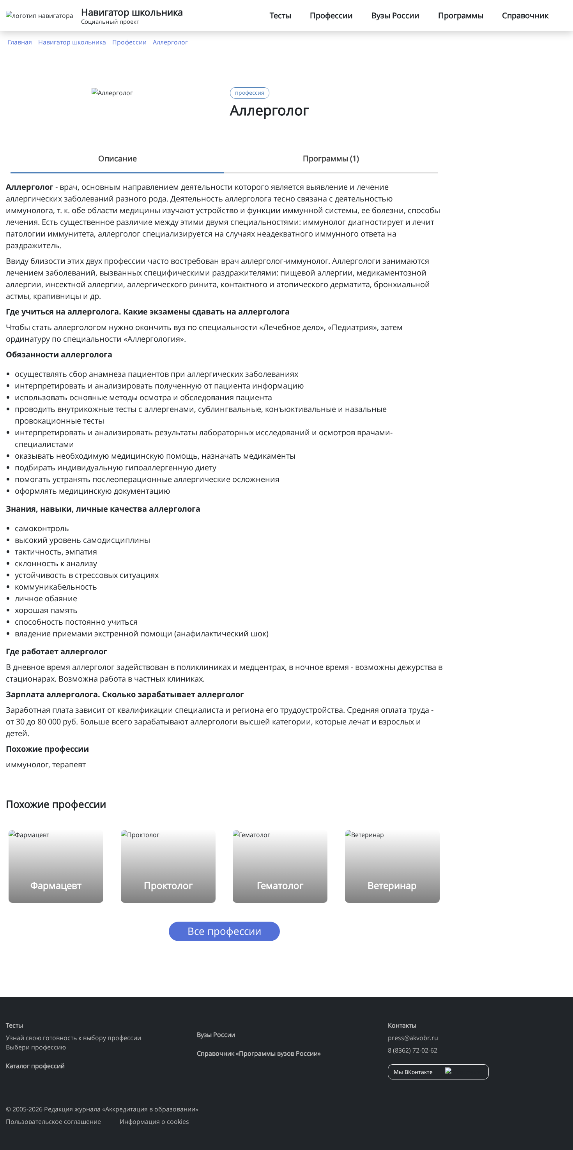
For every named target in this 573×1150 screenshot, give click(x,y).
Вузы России (395, 15)
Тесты (280, 15)
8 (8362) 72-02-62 (412, 1050)
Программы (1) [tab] (331, 158)
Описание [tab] (117, 158)
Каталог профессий (35, 1066)
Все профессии (224, 931)
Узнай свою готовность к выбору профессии (73, 1037)
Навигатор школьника (72, 42)
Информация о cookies (154, 1121)
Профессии (331, 15)
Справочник (525, 15)
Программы (460, 15)
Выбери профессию (36, 1047)
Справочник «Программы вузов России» (259, 1053)
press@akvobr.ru (413, 1037)
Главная (20, 42)
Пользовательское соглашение (53, 1121)
